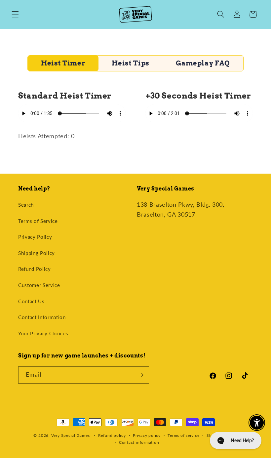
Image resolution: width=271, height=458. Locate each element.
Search (26, 205)
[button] (15, 14)
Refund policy (112, 435)
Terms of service (183, 435)
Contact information (139, 442)
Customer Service (39, 285)
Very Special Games (70, 435)
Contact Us (31, 301)
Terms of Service (38, 221)
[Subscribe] (141, 375)
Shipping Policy (36, 253)
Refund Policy (34, 269)
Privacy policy (147, 435)
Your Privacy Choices (43, 333)
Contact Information (42, 317)
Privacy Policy (35, 237)
